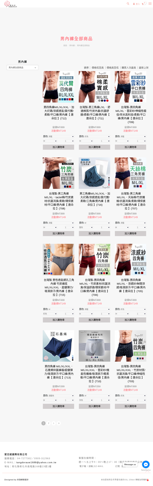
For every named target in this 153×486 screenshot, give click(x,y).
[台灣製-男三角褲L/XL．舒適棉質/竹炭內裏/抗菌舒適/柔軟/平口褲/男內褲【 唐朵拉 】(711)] (94, 86)
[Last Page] (59, 423)
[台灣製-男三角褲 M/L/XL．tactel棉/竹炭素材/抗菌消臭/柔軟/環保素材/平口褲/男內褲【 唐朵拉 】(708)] (58, 173)
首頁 (65, 46)
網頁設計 (25, 480)
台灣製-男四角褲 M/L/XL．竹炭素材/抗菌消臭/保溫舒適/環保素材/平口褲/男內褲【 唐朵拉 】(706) (94, 287)
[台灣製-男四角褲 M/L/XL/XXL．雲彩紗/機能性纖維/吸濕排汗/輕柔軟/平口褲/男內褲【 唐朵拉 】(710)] (94, 346)
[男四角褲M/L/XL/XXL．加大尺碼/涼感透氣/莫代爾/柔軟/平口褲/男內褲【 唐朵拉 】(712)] (58, 86)
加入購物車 (59, 147)
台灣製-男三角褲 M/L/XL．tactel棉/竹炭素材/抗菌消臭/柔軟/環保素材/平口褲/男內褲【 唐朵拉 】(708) (59, 201)
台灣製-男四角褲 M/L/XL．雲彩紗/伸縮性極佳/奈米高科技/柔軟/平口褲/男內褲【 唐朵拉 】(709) (130, 115)
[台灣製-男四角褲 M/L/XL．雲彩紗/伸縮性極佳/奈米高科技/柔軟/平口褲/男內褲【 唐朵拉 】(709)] (130, 86)
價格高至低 (113, 67)
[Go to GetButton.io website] (146, 470)
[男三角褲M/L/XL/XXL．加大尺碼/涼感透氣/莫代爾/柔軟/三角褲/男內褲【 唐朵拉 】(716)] (94, 173)
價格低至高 (98, 67)
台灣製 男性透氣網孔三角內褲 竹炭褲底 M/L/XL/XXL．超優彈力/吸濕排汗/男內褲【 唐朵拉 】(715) (59, 287)
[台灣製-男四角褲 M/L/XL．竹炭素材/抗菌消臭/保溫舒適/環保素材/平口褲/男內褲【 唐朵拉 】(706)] (94, 259)
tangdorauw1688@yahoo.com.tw (36, 462)
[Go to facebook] (146, 464)
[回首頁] (10, 4)
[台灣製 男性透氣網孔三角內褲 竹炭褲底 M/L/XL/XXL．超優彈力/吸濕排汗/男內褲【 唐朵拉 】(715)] (58, 259)
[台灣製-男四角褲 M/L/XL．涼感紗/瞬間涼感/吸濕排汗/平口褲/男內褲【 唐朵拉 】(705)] (130, 259)
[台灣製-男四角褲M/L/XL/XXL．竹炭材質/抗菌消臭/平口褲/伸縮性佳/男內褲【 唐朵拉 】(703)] (130, 346)
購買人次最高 (129, 67)
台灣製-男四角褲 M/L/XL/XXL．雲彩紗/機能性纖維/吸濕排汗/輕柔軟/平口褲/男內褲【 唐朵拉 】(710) (95, 374)
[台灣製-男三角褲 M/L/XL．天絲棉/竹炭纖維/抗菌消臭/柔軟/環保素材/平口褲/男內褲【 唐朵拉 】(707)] (130, 173)
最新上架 (144, 67)
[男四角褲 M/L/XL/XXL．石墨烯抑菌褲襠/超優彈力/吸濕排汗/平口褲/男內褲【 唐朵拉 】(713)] (58, 346)
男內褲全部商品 (83, 46)
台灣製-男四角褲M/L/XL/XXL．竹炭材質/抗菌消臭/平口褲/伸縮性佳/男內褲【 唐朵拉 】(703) (131, 374)
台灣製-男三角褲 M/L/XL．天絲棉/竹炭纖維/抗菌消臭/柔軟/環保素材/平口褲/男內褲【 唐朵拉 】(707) (131, 201)
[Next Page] (54, 423)
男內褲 (72, 46)
